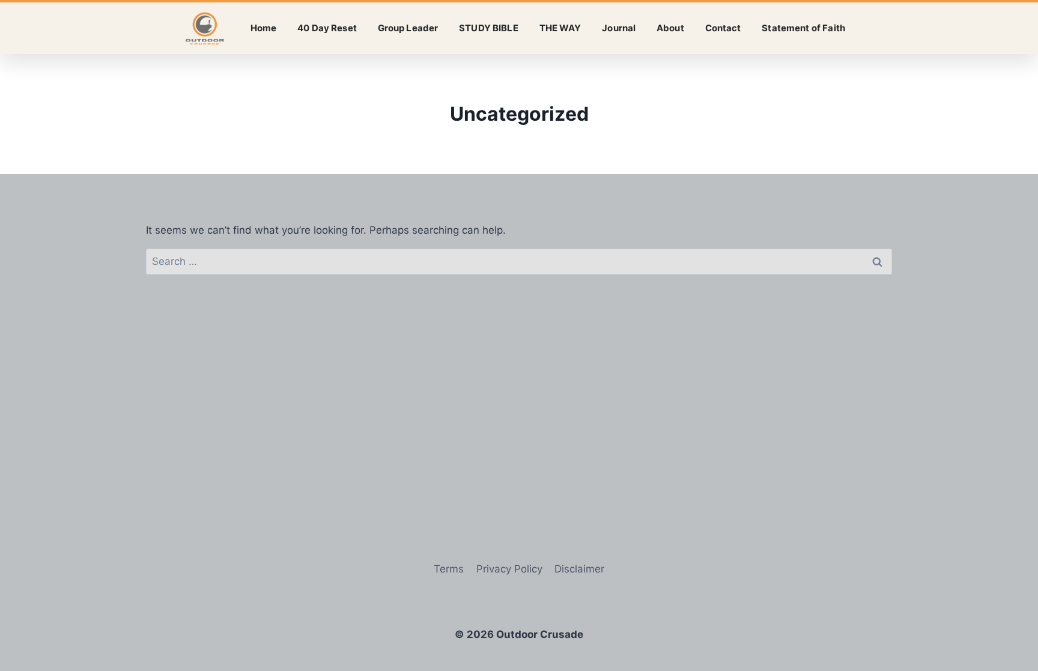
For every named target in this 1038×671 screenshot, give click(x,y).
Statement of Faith (803, 28)
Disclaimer (579, 569)
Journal (619, 28)
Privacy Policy (509, 569)
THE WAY (560, 28)
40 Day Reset (327, 28)
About (670, 28)
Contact (723, 28)
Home (263, 28)
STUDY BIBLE (488, 28)
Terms (449, 569)
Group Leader (408, 28)
